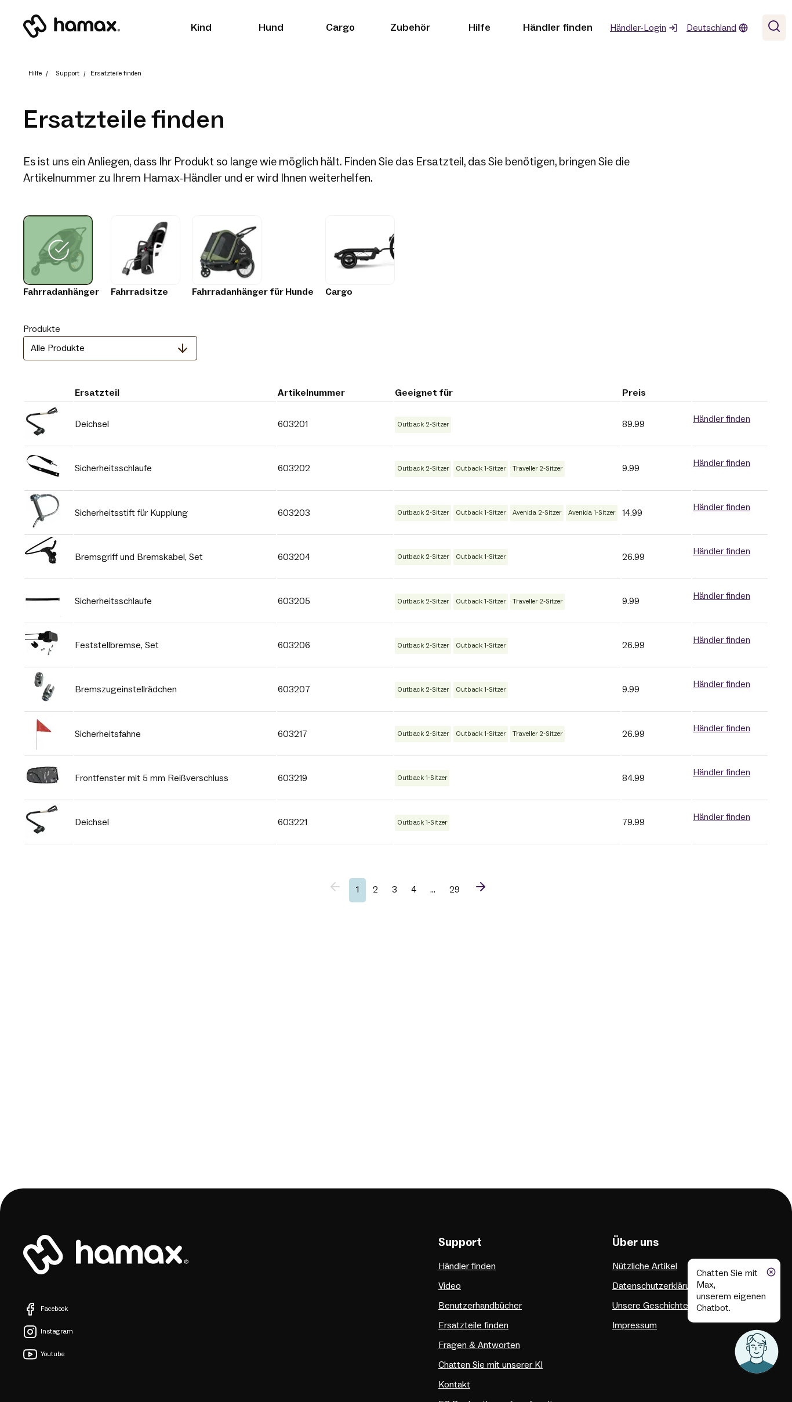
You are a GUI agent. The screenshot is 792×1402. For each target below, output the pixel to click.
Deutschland (711, 28)
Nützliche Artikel (644, 1266)
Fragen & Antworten (479, 1345)
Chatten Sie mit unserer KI (490, 1365)
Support (67, 73)
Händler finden (558, 27)
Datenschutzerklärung (656, 1286)
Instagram (57, 1331)
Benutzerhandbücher (480, 1305)
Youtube (52, 1354)
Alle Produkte (58, 348)
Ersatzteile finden (473, 1325)
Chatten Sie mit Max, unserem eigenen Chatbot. (731, 1290)
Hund (271, 27)
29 (454, 889)
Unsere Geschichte (650, 1305)
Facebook (54, 1309)
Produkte (41, 329)
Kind (201, 27)
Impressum (634, 1325)
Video (449, 1286)
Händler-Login (638, 28)
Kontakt (454, 1384)
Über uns (635, 1242)
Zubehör (410, 27)
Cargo (340, 27)
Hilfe (479, 27)
